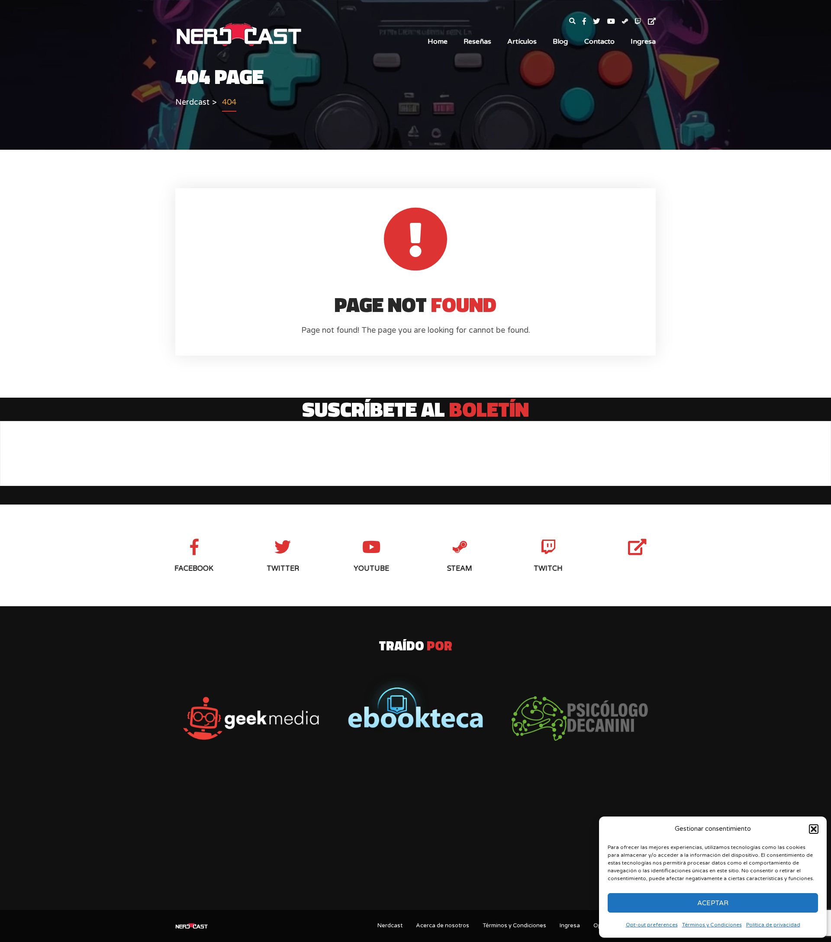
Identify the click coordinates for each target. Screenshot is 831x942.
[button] (813, 829)
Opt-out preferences (652, 925)
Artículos (522, 41)
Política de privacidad (773, 925)
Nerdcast (390, 925)
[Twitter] (600, 22)
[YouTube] (614, 22)
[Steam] (628, 22)
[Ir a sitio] (251, 718)
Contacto (599, 41)
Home (438, 41)
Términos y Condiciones (712, 925)
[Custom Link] (652, 22)
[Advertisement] (415, 835)
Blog (560, 41)
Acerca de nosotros (442, 925)
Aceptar (712, 903)
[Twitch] (641, 22)
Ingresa (643, 41)
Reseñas (477, 41)
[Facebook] (588, 22)
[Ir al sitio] (415, 702)
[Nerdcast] (238, 34)
